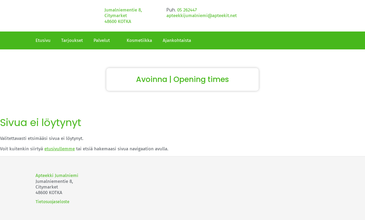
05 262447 (187, 10)
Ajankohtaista (177, 40)
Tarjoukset (72, 40)
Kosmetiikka (139, 40)
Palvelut (102, 40)
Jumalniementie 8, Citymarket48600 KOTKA (123, 15)
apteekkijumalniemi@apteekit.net (201, 15)
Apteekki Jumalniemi (57, 175)
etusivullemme (59, 149)
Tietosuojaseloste (52, 201)
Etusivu (43, 40)
